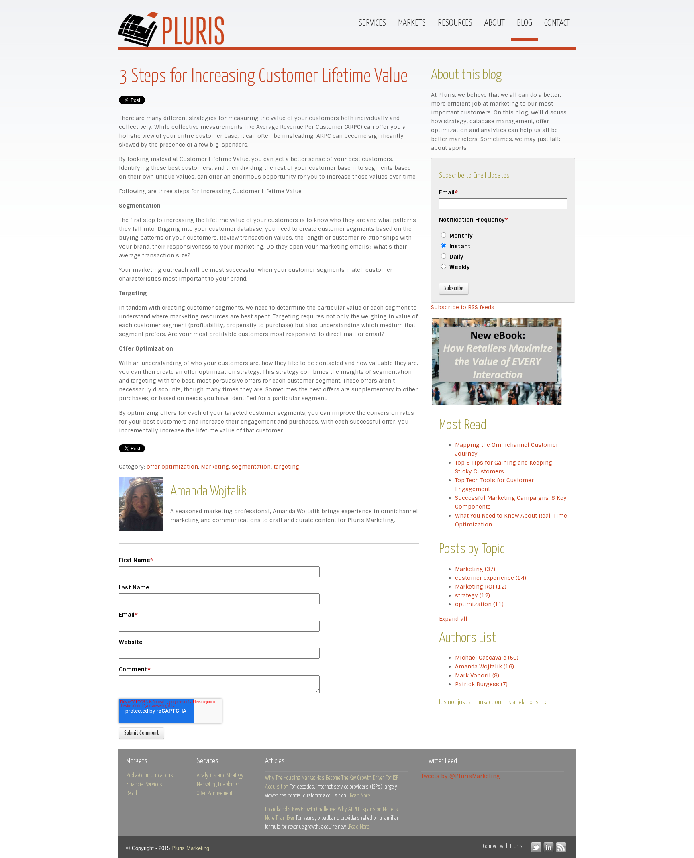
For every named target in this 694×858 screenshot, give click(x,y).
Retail (131, 793)
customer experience (490, 577)
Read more (360, 796)
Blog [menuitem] (524, 23)
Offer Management (215, 793)
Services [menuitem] (372, 23)
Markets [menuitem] (412, 23)
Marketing (215, 466)
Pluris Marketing (190, 848)
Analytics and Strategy (220, 776)
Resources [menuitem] (455, 23)
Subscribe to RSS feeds (462, 307)
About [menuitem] (494, 23)
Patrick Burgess (481, 684)
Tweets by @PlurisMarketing (460, 776)
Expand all (453, 618)
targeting (286, 466)
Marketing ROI (480, 586)
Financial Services (144, 784)
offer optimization (172, 466)
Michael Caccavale (486, 657)
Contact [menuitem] (557, 23)
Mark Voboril (477, 675)
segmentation (251, 466)
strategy (472, 595)
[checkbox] (503, 252)
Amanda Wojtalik (484, 666)
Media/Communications (149, 776)
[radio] (503, 236)
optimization (479, 604)
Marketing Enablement (219, 784)
